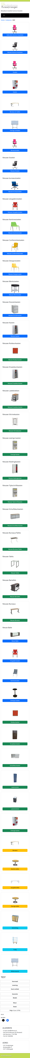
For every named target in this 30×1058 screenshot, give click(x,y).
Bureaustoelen (15, 150)
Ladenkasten (15, 787)
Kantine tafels (15, 869)
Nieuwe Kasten (15, 336)
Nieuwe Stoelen (15, 171)
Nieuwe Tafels (15, 573)
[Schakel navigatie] (4, 15)
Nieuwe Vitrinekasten (15, 431)
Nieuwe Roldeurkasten (15, 360)
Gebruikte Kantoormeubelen (15, 35)
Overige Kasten (15, 454)
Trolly (15, 949)
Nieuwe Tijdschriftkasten (15, 502)
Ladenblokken (15, 809)
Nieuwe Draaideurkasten (15, 383)
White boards (15, 971)
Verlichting (15, 928)
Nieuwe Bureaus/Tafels (15, 549)
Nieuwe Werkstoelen (15, 295)
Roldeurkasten (15, 722)
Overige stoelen (15, 700)
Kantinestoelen (15, 681)
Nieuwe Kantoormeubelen (15, 52)
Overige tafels (15, 906)
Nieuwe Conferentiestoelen (15, 253)
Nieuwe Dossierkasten (15, 315)
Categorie (8, 20)
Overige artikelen (15, 130)
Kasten (15, 92)
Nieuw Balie (15, 641)
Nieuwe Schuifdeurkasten (15, 525)
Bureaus (15, 850)
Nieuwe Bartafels (15, 596)
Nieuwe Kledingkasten (15, 478)
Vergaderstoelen (15, 661)
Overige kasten (15, 830)
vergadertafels (15, 887)
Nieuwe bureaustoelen (15, 191)
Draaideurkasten (15, 744)
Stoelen (15, 72)
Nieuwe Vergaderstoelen (15, 212)
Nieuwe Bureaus (15, 620)
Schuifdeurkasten (15, 765)
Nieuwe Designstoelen (15, 274)
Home (2, 20)
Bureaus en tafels (15, 112)
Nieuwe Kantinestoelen (15, 233)
